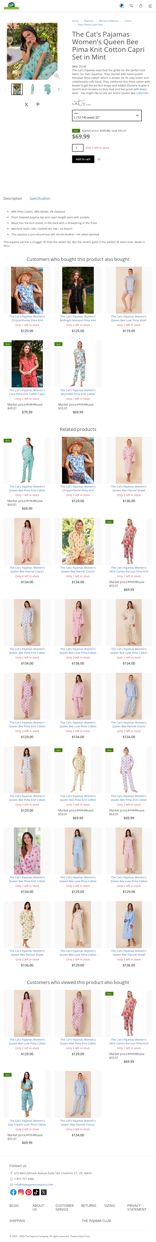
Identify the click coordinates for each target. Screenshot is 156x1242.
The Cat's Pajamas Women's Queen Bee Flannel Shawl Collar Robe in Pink (128, 490)
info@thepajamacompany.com (33, 1184)
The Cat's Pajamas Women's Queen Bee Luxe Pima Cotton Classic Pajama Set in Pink (78, 726)
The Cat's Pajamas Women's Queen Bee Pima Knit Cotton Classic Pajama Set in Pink (27, 881)
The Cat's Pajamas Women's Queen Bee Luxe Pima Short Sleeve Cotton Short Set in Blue (129, 320)
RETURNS (88, 1205)
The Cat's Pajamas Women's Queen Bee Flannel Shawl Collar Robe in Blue (128, 954)
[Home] (9, 5)
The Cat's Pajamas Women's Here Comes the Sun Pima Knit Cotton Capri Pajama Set (128, 571)
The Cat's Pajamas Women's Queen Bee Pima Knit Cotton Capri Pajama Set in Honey (78, 799)
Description (13, 198)
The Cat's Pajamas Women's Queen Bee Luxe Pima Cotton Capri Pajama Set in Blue (78, 881)
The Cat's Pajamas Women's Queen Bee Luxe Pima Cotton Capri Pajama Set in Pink (128, 881)
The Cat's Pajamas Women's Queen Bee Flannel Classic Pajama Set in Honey (78, 571)
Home (75, 20)
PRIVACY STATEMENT (136, 1207)
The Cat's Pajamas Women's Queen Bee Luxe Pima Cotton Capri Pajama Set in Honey (78, 954)
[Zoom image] (57, 77)
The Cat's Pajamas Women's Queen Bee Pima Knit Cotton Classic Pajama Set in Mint (27, 490)
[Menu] (150, 5)
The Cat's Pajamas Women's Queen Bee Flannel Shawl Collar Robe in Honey (27, 954)
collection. (143, 93)
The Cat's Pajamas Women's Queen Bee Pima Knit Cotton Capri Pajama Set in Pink (27, 726)
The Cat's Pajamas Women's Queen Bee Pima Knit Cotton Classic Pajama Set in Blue (27, 652)
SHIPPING (17, 1220)
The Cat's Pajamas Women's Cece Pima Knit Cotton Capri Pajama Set (27, 394)
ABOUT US (38, 1207)
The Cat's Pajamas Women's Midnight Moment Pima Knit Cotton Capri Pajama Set (78, 320)
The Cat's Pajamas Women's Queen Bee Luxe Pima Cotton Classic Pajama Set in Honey (128, 652)
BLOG (14, 1205)
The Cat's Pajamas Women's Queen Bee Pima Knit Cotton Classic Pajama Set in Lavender (129, 799)
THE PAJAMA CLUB (96, 1220)
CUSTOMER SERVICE (65, 1207)
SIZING (109, 1205)
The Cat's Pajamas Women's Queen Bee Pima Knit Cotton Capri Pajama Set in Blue (27, 799)
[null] (26, 104)
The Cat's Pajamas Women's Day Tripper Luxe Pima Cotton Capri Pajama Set (27, 1124)
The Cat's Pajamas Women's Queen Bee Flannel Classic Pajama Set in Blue (128, 726)
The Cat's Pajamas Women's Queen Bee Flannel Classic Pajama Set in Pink (27, 571)
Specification (40, 198)
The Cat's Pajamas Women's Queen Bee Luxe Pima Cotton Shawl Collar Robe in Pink (78, 652)
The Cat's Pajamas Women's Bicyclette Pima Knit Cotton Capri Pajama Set (78, 394)
